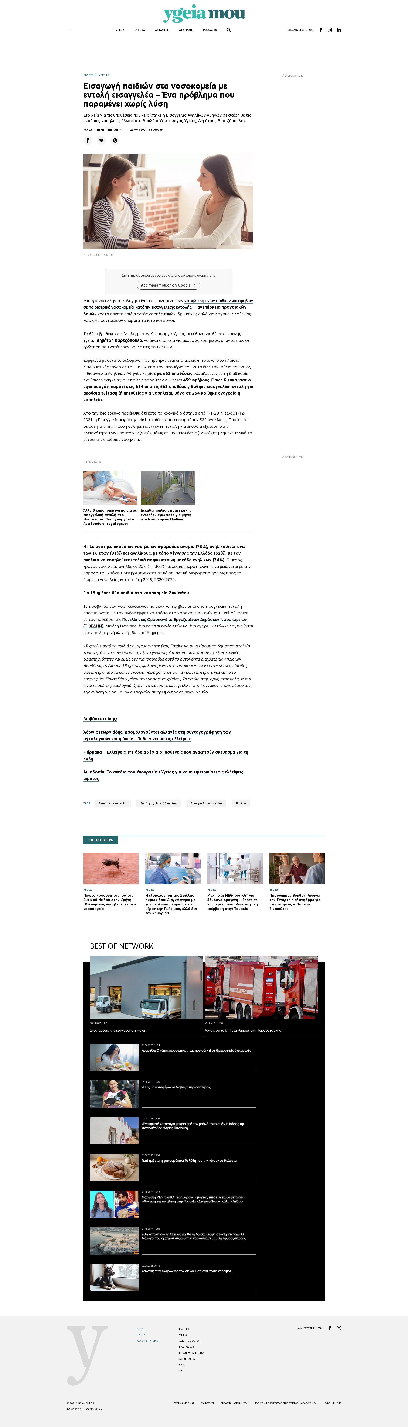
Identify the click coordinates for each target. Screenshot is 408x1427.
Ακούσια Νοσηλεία (112, 803)
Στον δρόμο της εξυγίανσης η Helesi (118, 1030)
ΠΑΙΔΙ (182, 1364)
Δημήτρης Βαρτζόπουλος (158, 803)
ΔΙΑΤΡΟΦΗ (186, 30)
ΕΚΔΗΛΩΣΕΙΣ (186, 1346)
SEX (181, 1370)
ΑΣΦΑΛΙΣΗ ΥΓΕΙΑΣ (147, 1341)
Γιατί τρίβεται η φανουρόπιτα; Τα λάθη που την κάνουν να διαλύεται (189, 1160)
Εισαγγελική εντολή (206, 803)
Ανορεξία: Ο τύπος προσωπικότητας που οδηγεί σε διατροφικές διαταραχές (196, 1050)
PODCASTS (210, 30)
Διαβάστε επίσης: (100, 718)
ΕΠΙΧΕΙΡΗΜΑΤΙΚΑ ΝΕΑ (191, 1352)
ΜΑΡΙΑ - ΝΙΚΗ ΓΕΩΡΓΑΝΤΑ (102, 129)
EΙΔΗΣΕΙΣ (184, 1329)
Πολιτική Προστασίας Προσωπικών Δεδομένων (286, 1403)
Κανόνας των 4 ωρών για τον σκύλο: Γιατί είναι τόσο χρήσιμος (186, 1271)
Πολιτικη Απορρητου (234, 1403)
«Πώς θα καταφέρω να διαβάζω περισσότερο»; (176, 1087)
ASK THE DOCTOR (189, 1341)
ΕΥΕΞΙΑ (140, 30)
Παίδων (241, 803)
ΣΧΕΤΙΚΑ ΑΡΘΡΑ (100, 840)
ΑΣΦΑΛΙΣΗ (162, 30)
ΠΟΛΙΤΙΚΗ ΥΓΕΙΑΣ (96, 75)
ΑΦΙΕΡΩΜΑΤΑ (187, 1358)
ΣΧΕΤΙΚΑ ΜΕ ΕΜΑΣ (184, 1403)
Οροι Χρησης (332, 1403)
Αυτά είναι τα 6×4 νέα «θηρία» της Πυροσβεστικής (243, 1030)
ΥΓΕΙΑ (120, 30)
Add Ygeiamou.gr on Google (166, 285)
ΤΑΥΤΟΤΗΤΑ (207, 1403)
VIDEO (183, 1335)
